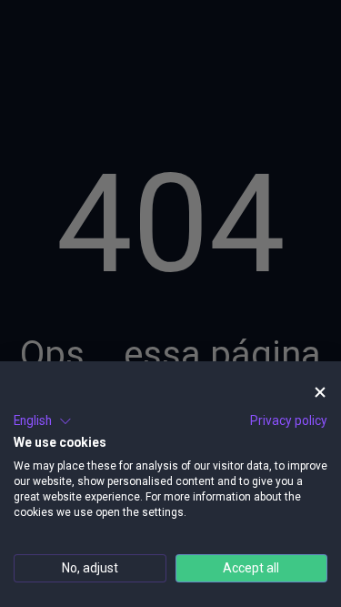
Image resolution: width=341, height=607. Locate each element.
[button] (43, 421)
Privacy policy (288, 420)
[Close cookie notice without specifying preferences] (320, 393)
